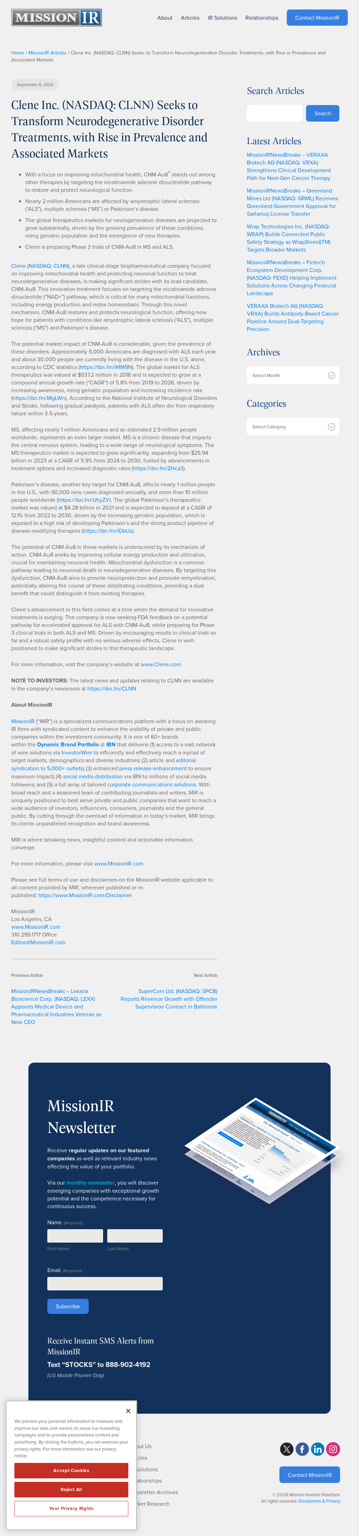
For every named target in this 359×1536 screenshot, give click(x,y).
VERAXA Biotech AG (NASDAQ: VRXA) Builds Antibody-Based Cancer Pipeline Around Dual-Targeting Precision (293, 317)
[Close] (128, 1411)
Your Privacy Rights (71, 1508)
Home (17, 52)
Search (322, 113)
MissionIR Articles (47, 52)
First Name (58, 1248)
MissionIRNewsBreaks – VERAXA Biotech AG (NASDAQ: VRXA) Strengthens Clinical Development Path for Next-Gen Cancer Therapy (289, 166)
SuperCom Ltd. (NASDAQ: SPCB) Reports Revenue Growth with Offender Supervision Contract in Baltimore (169, 998)
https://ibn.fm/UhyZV (83, 500)
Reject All (71, 1489)
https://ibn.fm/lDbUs (107, 530)
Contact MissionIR (310, 1475)
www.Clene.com (161, 664)
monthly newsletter (90, 1183)
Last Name (118, 1248)
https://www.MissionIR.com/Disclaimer (85, 895)
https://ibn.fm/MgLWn (39, 398)
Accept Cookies (71, 1470)
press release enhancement (153, 768)
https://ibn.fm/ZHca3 (158, 468)
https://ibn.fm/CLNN (111, 688)
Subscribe (68, 1306)
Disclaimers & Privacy (319, 1501)
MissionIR (23, 721)
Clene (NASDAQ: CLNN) (40, 266)
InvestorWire (76, 752)
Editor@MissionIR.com (38, 942)
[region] (71, 1465)
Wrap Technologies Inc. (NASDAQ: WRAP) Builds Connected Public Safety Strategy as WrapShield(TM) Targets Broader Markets (289, 237)
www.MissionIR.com (118, 863)
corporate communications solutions (151, 784)
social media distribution (93, 776)
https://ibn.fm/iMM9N (106, 367)
